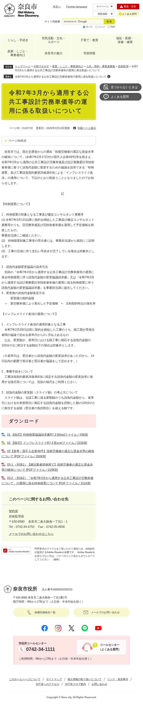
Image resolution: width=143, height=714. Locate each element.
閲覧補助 (102, 14)
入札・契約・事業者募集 (100, 66)
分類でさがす (41, 66)
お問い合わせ (99, 684)
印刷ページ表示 (87, 128)
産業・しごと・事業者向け (17, 53)
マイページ (102, 6)
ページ (101, 27)
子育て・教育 (89, 40)
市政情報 (89, 53)
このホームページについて (24, 679)
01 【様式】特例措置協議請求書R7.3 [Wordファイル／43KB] (47, 434)
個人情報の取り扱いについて (84, 679)
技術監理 (123, 66)
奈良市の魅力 (54, 53)
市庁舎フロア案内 (75, 684)
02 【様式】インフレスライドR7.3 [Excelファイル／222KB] (47, 442)
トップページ (23, 66)
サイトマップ (54, 679)
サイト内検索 (52, 21)
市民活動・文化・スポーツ (54, 40)
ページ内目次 (17, 140)
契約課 (13, 511)
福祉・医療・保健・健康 (125, 40)
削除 (109, 76)
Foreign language (76, 6)
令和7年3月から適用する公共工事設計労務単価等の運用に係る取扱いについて (61, 76)
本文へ (57, 6)
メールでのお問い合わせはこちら (31, 534)
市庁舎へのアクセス (47, 684)
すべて (89, 27)
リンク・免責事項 (117, 679)
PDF (113, 27)
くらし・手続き (17, 40)
